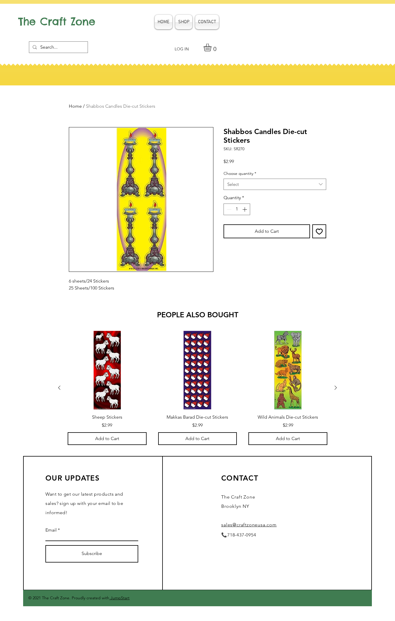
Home (75, 106)
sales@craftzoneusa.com (249, 524)
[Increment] (245, 209)
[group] (197, 387)
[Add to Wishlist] (319, 231)
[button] (212, 47)
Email (51, 530)
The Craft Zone (56, 21)
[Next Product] (335, 387)
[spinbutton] (236, 209)
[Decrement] (228, 209)
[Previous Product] (59, 387)
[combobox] (275, 184)
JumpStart (119, 597)
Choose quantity (240, 173)
